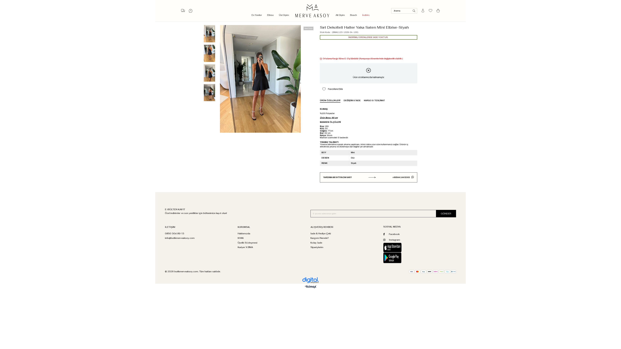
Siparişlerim (316, 247)
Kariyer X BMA (245, 247)
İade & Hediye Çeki (320, 233)
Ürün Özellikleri (330, 100)
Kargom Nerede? (319, 238)
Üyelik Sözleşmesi (247, 242)
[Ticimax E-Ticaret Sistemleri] (310, 287)
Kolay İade (316, 242)
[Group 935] (432, 271)
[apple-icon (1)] (401, 247)
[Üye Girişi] (423, 11)
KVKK (241, 238)
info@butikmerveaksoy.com (180, 238)
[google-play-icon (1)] (401, 257)
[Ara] (414, 10)
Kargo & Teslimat (374, 100)
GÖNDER (446, 213)
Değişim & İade (352, 100)
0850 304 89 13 (174, 233)
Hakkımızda (244, 233)
